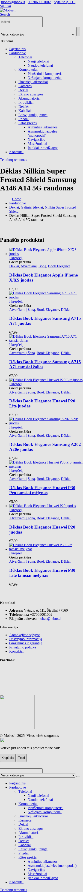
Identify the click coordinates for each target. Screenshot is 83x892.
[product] (46, 547)
